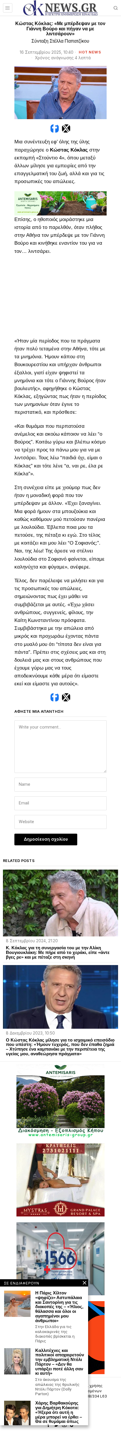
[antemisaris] (60, 203)
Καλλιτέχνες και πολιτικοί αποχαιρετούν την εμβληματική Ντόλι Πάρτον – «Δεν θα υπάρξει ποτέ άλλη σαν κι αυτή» (59, 1362)
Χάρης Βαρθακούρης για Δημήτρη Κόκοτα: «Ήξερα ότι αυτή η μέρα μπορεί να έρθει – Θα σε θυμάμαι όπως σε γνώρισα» (58, 1414)
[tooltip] (55, 128)
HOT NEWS (90, 52)
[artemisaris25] (60, 1100)
